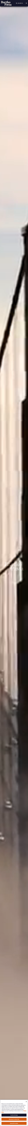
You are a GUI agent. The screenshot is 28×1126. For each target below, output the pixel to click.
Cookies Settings (14, 1115)
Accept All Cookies (14, 1123)
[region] (14, 1113)
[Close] (26, 1101)
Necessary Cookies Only (14, 1119)
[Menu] (26, 3)
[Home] (6, 3)
